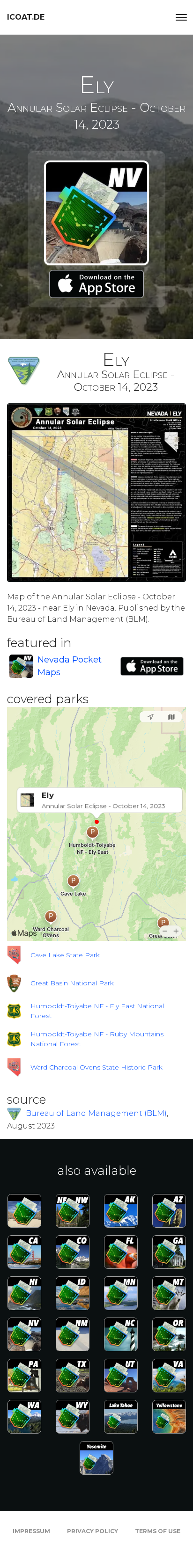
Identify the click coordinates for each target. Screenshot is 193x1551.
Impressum (31, 1531)
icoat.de (26, 17)
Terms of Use (157, 1531)
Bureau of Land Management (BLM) (96, 1113)
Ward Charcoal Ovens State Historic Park (96, 1067)
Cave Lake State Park (65, 955)
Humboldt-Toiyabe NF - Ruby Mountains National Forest (96, 1039)
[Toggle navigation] (181, 17)
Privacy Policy (92, 1531)
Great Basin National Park (72, 983)
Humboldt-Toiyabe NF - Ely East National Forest (97, 1011)
